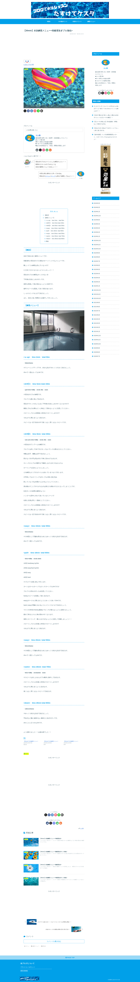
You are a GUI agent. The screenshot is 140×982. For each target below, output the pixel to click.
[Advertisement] (54, 46)
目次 (51, 211)
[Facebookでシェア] (28, 110)
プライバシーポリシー (27, 967)
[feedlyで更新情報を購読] (47, 150)
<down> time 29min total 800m (55, 238)
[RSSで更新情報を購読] (50, 150)
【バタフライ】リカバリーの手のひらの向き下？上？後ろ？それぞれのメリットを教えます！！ (106, 108)
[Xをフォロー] (40, 150)
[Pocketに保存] (35, 110)
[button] (41, 110)
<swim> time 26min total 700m (55, 236)
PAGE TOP (71, 957)
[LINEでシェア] (38, 110)
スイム (47, 176)
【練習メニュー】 (49, 217)
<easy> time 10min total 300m (55, 228)
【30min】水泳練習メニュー (31, 741)
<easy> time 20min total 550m (55, 233)
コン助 (38, 135)
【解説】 (47, 215)
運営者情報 (24, 971)
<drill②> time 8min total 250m (55, 225)
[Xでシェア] (25, 110)
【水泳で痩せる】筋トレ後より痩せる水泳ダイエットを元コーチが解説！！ (106, 116)
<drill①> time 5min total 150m (55, 223)
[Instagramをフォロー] (43, 150)
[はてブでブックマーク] (31, 110)
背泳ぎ (26, 753)
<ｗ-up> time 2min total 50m (55, 220)
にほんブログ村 (29, 64)
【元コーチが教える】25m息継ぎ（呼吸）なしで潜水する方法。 (106, 123)
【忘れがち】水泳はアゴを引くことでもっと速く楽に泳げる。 (106, 129)
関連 (47, 241)
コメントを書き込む (54, 941)
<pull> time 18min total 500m (55, 231)
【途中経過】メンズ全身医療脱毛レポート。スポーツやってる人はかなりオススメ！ (105, 137)
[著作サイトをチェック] (37, 150)
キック (53, 176)
